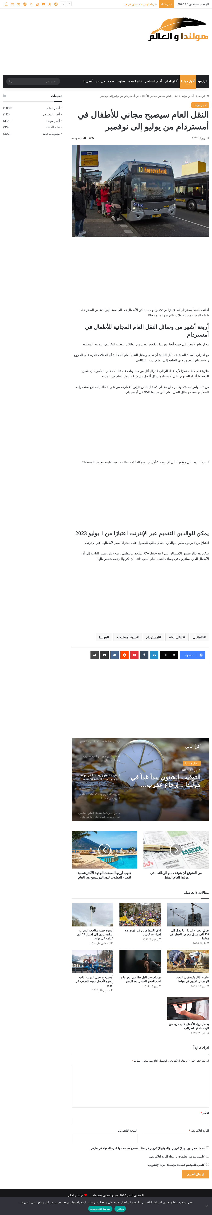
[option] (140, 779)
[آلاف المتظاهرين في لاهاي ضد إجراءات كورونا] (140, 914)
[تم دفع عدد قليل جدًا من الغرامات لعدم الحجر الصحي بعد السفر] (140, 961)
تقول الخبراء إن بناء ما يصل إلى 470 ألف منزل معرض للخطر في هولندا (189, 934)
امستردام (152, 637)
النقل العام (176, 637)
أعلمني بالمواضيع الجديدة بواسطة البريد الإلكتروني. (176, 1164)
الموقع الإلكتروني (127, 1130)
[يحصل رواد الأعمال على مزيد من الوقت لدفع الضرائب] (188, 1008)
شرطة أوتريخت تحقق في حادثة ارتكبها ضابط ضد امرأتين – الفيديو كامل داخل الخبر (109, 4)
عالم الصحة (135, 81)
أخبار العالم (171, 81)
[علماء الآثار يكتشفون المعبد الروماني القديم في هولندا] (188, 961)
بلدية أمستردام (126, 637)
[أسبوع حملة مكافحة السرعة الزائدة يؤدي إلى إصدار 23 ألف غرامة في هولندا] (92, 914)
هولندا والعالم (76, 1195)
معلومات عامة (116, 81)
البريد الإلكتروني (199, 1130)
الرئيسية (202, 81)
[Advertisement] (70, 42)
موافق (120, 1208)
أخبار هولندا (188, 81)
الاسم (204, 1113)
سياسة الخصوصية (100, 1208)
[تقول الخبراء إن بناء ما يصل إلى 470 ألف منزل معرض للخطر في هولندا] (188, 914)
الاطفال (198, 637)
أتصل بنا (88, 81)
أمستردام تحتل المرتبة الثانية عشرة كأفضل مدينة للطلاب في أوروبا (94, 981)
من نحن (100, 81)
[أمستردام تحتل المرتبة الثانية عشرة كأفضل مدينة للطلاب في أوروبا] (92, 961)
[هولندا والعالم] (178, 29)
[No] (207, 1206)
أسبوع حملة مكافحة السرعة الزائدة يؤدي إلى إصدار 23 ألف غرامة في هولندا (95, 934)
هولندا (103, 637)
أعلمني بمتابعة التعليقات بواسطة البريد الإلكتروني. (177, 1156)
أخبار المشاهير (153, 81)
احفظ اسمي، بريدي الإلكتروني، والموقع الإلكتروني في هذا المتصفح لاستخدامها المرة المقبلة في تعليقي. (147, 1148)
